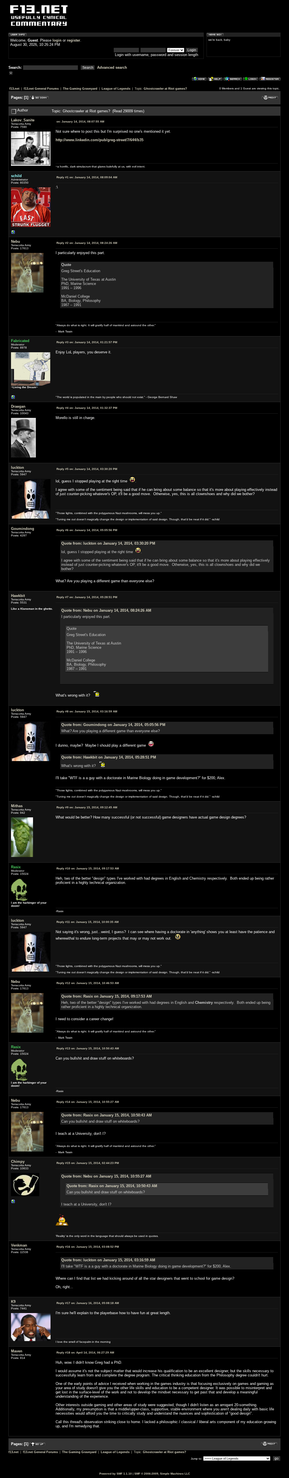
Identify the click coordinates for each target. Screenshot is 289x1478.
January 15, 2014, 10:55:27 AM (87, 1101)
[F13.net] (13, 398)
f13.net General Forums (41, 88)
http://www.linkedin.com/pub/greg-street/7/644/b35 (99, 140)
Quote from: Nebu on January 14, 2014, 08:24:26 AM (106, 610)
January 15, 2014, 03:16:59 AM (86, 711)
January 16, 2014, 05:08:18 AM (87, 1303)
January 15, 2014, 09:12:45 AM (86, 807)
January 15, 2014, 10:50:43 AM (87, 1048)
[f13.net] (13, 233)
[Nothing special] (13, 1202)
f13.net (14, 88)
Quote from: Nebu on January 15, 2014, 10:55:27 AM (106, 1176)
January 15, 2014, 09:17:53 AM (87, 868)
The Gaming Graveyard (80, 88)
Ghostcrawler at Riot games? (165, 88)
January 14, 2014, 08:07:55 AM (80, 121)
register (73, 40)
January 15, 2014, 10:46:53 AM (87, 983)
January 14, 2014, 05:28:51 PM (86, 597)
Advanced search (112, 67)
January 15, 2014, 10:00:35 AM (87, 921)
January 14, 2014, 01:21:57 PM (86, 342)
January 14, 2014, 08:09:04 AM (86, 177)
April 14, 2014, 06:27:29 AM (85, 1352)
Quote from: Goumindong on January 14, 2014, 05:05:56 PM (113, 725)
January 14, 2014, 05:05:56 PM (86, 530)
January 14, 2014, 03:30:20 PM (86, 469)
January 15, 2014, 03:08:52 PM (87, 1246)
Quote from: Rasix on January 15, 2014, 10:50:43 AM (106, 1115)
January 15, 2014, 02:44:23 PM (87, 1163)
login (57, 40)
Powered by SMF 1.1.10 (115, 1473)
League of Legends (116, 88)
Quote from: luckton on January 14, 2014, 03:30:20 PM (108, 543)
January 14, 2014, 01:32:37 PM (86, 407)
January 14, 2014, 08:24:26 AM (86, 242)
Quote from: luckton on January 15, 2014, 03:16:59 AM (108, 1260)
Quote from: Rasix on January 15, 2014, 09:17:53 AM (106, 996)
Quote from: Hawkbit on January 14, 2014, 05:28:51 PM (108, 757)
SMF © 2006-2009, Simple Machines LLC (162, 1473)
